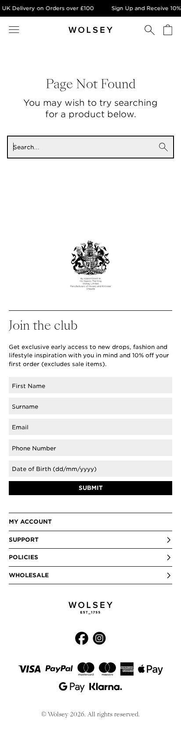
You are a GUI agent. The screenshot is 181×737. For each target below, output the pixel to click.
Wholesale (29, 575)
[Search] (149, 30)
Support (24, 539)
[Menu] (14, 30)
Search (163, 147)
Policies (23, 557)
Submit (91, 488)
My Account (30, 521)
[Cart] (168, 30)
